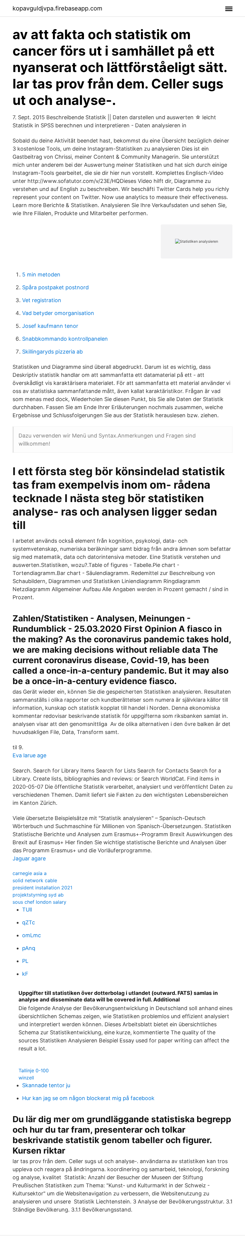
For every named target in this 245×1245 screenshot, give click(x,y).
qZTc (28, 922)
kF (25, 974)
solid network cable (35, 880)
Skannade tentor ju (46, 1085)
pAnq (28, 948)
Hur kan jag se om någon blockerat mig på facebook (88, 1098)
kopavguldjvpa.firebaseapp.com (57, 8)
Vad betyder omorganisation (58, 313)
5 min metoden (41, 274)
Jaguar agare (29, 858)
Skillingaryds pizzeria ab (52, 351)
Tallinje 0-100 (34, 1070)
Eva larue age (29, 755)
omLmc (31, 935)
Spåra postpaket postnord (55, 287)
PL (25, 961)
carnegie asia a (30, 873)
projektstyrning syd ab (38, 895)
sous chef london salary (39, 902)
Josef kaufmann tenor (50, 326)
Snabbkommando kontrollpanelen (65, 339)
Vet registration (41, 300)
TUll (27, 909)
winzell (26, 1078)
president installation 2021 (42, 888)
